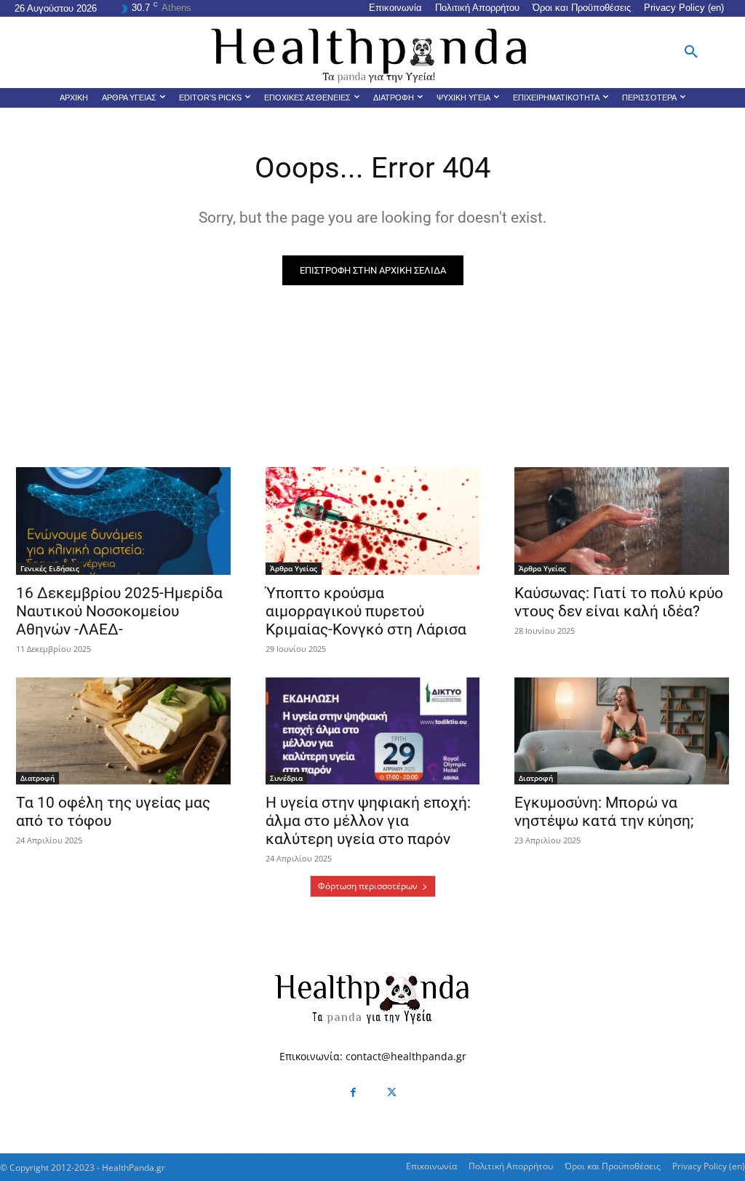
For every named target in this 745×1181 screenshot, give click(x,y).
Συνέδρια (286, 778)
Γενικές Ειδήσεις (49, 568)
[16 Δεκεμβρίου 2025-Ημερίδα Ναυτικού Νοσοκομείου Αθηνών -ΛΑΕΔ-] (123, 520)
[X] (392, 1093)
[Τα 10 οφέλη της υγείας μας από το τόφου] (123, 730)
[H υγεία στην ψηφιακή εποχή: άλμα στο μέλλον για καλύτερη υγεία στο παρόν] (373, 730)
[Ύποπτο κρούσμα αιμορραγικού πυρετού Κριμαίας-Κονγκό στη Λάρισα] (373, 520)
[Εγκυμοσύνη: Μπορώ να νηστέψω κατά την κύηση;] (621, 730)
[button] (691, 52)
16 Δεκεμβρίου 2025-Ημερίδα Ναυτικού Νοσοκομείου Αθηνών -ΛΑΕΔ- (119, 611)
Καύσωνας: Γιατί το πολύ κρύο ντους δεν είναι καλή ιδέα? (618, 602)
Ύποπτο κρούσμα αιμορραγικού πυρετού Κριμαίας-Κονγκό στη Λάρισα (366, 611)
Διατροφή (37, 778)
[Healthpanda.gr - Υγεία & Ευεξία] (372, 52)
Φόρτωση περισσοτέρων (368, 886)
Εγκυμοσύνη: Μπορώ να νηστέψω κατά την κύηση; (603, 812)
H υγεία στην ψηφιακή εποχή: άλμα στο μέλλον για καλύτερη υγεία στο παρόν (368, 821)
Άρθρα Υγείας (293, 568)
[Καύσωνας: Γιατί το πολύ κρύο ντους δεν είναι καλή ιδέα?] (621, 520)
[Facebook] (353, 1093)
